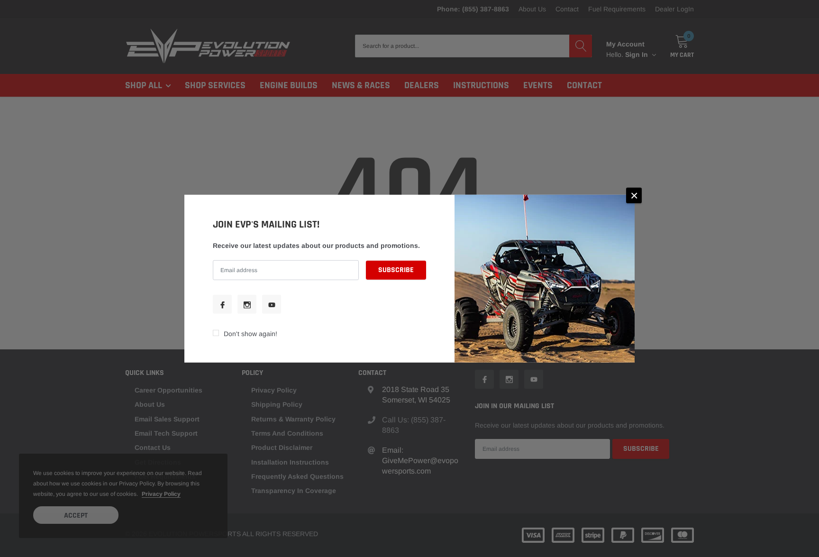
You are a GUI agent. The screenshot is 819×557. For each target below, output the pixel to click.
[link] (222, 304)
